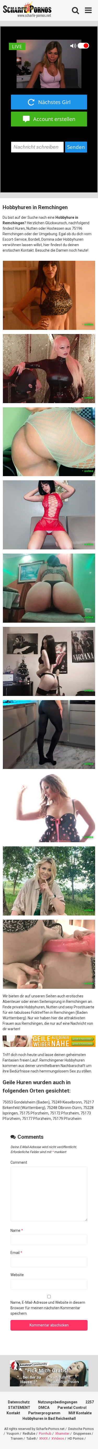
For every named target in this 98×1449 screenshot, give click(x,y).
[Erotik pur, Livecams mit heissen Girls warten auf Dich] (49, 1046)
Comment (18, 1162)
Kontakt (13, 1413)
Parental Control (72, 1407)
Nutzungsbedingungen (57, 1402)
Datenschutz (19, 1402)
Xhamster (62, 1433)
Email (16, 1253)
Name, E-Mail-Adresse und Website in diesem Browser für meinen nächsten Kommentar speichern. (47, 1307)
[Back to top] (88, 1438)
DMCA (43, 1407)
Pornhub (45, 1433)
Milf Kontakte (80, 1413)
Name (16, 1230)
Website (17, 1275)
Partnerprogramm (44, 1413)
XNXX (43, 1438)
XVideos (57, 1438)
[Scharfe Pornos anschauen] (27, 10)
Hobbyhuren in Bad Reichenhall (49, 1418)
